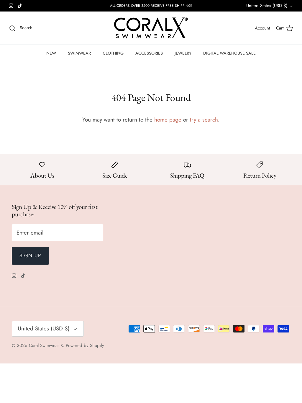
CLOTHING (113, 53)
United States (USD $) (267, 5)
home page (167, 120)
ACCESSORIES (149, 53)
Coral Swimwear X (46, 345)
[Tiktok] (20, 6)
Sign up (30, 255)
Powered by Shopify (85, 345)
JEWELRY (183, 53)
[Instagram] (11, 6)
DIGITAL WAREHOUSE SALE (229, 53)
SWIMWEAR (79, 53)
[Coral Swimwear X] (151, 28)
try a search (204, 120)
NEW (51, 53)
